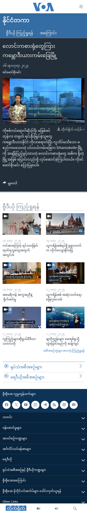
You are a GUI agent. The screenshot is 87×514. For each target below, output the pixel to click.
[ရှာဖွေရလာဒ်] (75, 508)
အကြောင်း (48, 33)
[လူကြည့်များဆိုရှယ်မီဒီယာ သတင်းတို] (22, 317)
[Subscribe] (74, 405)
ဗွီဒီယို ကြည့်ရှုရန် (19, 33)
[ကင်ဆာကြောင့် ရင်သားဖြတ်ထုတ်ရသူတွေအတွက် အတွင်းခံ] (22, 224)
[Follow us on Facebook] (7, 405)
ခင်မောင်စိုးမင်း (12, 72)
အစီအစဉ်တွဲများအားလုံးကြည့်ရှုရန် (63, 350)
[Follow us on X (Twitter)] (16, 405)
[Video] (38, 508)
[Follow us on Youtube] (26, 405)
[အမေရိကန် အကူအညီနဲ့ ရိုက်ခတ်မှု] (22, 273)
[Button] (10, 184)
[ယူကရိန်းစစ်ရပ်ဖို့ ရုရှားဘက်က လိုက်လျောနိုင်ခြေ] (65, 224)
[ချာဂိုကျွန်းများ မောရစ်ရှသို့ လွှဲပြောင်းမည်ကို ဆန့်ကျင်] (65, 317)
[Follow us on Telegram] (45, 405)
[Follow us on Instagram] (35, 405)
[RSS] (54, 405)
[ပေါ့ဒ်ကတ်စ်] (64, 405)
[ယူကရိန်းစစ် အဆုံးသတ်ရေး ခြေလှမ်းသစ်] (65, 273)
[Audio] (56, 508)
